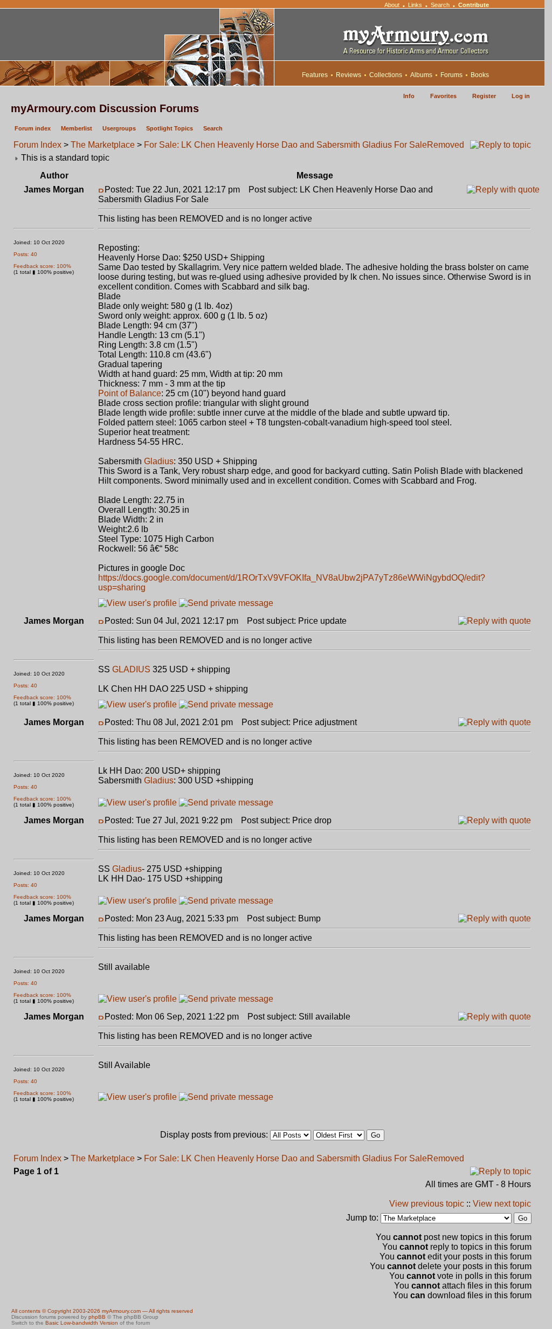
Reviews (348, 75)
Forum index (33, 128)
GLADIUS (131, 669)
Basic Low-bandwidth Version (81, 1323)
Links (415, 5)
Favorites (443, 96)
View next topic (502, 1203)
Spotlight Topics (169, 128)
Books (480, 75)
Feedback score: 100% (42, 266)
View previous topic (426, 1203)
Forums (451, 75)
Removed (445, 144)
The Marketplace (103, 144)
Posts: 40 (25, 254)
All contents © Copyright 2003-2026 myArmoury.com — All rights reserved (102, 1311)
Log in (521, 96)
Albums (421, 75)
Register (484, 96)
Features (314, 75)
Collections (386, 75)
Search (440, 5)
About (392, 5)
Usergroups (119, 128)
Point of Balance (129, 393)
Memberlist (76, 128)
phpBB (97, 1317)
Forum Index (37, 144)
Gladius (159, 461)
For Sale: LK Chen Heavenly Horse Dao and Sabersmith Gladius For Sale (285, 144)
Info (409, 96)
